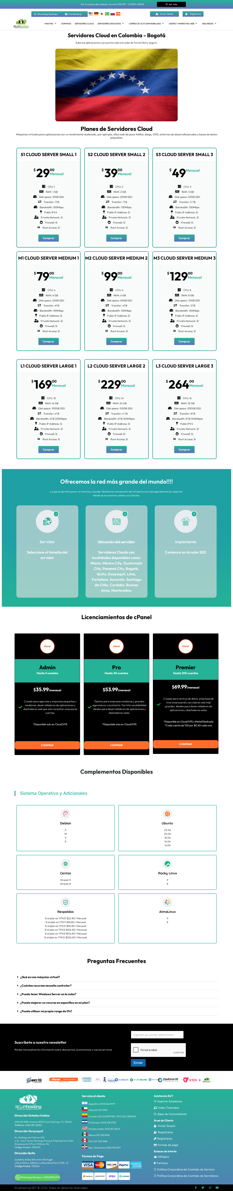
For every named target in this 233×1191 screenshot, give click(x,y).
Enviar (138, 1063)
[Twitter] (203, 1187)
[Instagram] (210, 1187)
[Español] (118, 13)
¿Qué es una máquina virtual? (40, 977)
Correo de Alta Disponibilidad (145, 23)
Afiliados (163, 1156)
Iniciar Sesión (166, 1126)
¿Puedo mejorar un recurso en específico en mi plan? (55, 1002)
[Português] (107, 13)
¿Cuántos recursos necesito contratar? (46, 985)
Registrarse (165, 1132)
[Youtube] (217, 1187)
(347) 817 (30, 1125)
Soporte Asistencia (169, 1101)
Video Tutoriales (168, 1107)
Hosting (49, 23)
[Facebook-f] (195, 1187)
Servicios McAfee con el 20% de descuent (112, 4)
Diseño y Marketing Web (181, 23)
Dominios (66, 23)
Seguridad (207, 23)
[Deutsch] (96, 13)
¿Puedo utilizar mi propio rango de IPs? (46, 1011)
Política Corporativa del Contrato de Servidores (187, 1176)
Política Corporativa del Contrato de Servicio (186, 1169)
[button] (116, 977)
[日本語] (102, 13)
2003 (38, 1125)
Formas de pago (168, 1145)
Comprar (48, 238)
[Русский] (113, 13)
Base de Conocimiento (172, 1114)
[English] (91, 13)
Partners (162, 1163)
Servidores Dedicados (109, 23)
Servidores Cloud (84, 23)
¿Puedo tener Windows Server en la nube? (48, 994)
